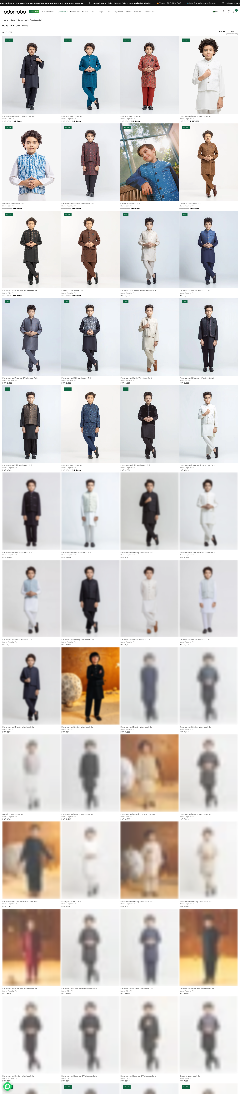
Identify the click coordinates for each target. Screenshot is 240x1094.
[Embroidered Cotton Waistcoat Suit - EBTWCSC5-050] (208, 686)
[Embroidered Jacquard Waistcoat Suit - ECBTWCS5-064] (208, 511)
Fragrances (118, 12)
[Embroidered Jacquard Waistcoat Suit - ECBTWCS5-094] (90, 1035)
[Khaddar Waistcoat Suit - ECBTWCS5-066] (90, 424)
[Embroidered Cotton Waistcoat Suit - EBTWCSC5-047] (31, 1035)
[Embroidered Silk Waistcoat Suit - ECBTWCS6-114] (31, 424)
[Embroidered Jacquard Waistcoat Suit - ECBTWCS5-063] (208, 424)
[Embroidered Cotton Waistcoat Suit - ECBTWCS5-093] (31, 75)
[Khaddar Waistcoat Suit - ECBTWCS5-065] (208, 162)
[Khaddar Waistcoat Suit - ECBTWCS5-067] (90, 249)
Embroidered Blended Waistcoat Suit (19, 291)
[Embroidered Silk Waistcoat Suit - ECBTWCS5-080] (208, 598)
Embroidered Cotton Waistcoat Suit (18, 116)
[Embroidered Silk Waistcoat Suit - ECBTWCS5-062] (31, 511)
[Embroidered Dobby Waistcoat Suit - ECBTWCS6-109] (90, 598)
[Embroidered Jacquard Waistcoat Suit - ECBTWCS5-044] (31, 337)
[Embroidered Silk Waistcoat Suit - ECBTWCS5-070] (90, 337)
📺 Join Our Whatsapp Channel (99, 3)
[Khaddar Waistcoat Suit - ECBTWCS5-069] (208, 1035)
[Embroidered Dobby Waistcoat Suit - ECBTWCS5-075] (149, 860)
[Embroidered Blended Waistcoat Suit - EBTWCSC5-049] (149, 773)
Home (5, 20)
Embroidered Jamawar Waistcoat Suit (138, 291)
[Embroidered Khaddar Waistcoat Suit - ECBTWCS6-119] (208, 337)
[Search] (229, 11)
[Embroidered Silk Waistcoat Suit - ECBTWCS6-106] (149, 424)
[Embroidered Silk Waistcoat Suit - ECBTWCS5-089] (31, 598)
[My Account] (223, 11)
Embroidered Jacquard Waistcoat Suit (20, 378)
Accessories (149, 12)
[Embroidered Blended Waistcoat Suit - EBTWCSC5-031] (31, 947)
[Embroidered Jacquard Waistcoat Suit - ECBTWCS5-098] (149, 1035)
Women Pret (74, 12)
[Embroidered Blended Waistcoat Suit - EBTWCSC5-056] (31, 249)
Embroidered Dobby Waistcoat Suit (136, 553)
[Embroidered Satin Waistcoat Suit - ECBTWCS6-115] (149, 337)
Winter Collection (133, 12)
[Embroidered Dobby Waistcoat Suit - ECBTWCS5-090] (149, 686)
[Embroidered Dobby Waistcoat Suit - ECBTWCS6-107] (208, 860)
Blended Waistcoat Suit (13, 204)
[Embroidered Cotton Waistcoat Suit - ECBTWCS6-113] (90, 686)
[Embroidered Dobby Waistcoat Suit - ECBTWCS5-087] (149, 511)
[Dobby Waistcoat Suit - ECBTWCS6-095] (90, 860)
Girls (108, 12)
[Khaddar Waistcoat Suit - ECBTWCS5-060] (149, 75)
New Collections (47, 12)
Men (94, 12)
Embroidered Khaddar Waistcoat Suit (196, 378)
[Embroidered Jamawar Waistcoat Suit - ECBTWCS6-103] (149, 249)
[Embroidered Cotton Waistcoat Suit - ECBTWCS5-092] (90, 162)
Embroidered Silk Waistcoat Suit (194, 291)
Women (85, 12)
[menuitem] (34, 11)
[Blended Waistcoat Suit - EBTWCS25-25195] (31, 162)
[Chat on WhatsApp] (7, 1086)
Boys (101, 12)
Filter (9, 32)
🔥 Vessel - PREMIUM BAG (66, 3)
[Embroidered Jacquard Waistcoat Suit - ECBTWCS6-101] (90, 947)
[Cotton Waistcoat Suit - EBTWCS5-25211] (149, 162)
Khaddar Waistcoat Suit (72, 116)
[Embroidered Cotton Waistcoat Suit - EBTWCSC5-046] (90, 773)
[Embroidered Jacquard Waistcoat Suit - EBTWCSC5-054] (31, 860)
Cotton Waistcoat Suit (130, 204)
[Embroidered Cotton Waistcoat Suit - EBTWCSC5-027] (208, 75)
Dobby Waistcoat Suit (71, 901)
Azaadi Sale (34, 12)
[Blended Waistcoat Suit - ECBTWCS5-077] (31, 773)
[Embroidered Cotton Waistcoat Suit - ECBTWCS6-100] (149, 947)
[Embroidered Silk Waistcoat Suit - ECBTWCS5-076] (208, 249)
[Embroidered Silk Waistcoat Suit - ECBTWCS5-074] (90, 511)
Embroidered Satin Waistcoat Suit (136, 378)
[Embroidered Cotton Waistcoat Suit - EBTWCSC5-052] (208, 773)
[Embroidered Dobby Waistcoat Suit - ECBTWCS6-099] (31, 686)
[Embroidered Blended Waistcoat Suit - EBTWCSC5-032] (208, 947)
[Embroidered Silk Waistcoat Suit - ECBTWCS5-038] (149, 598)
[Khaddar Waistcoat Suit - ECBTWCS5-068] (90, 75)
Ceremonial (63, 12)
